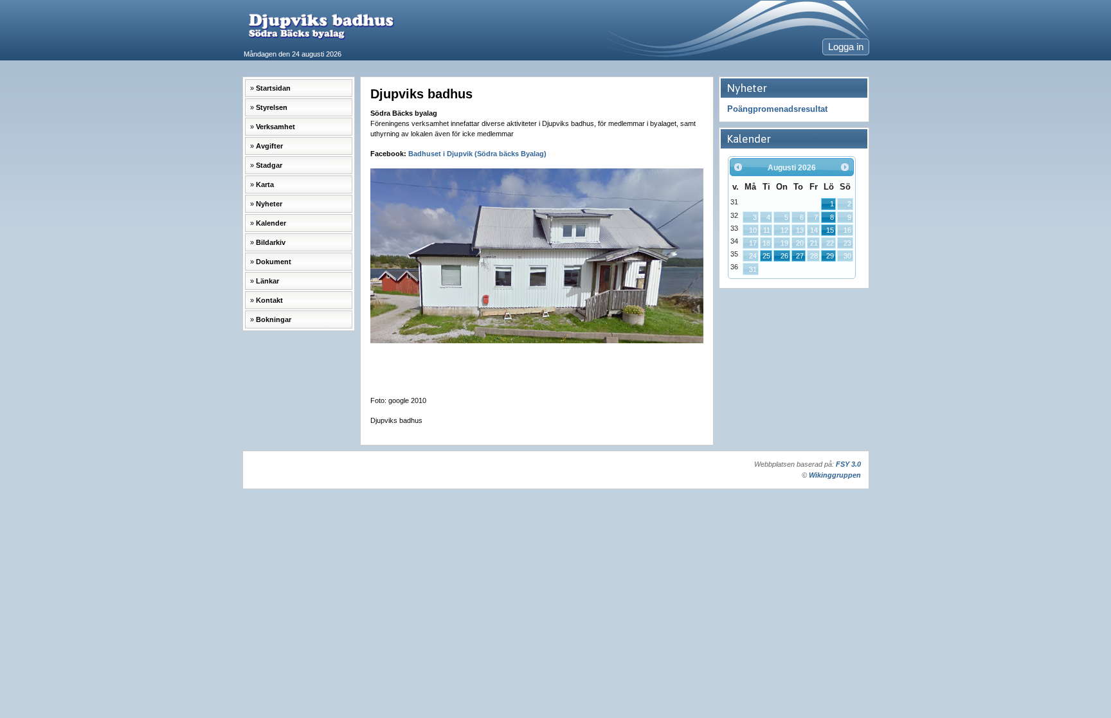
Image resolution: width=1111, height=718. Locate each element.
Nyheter (269, 204)
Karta (265, 184)
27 (800, 256)
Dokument (273, 261)
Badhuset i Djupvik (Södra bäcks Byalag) (477, 153)
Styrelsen (271, 107)
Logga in (845, 47)
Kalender (271, 223)
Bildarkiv (270, 242)
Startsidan (273, 88)
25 (766, 256)
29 (830, 256)
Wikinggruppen (835, 475)
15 (830, 230)
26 (784, 256)
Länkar (267, 281)
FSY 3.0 (848, 464)
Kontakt (269, 300)
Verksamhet (275, 126)
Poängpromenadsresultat (777, 109)
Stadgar (269, 165)
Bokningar (273, 319)
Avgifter (269, 146)
